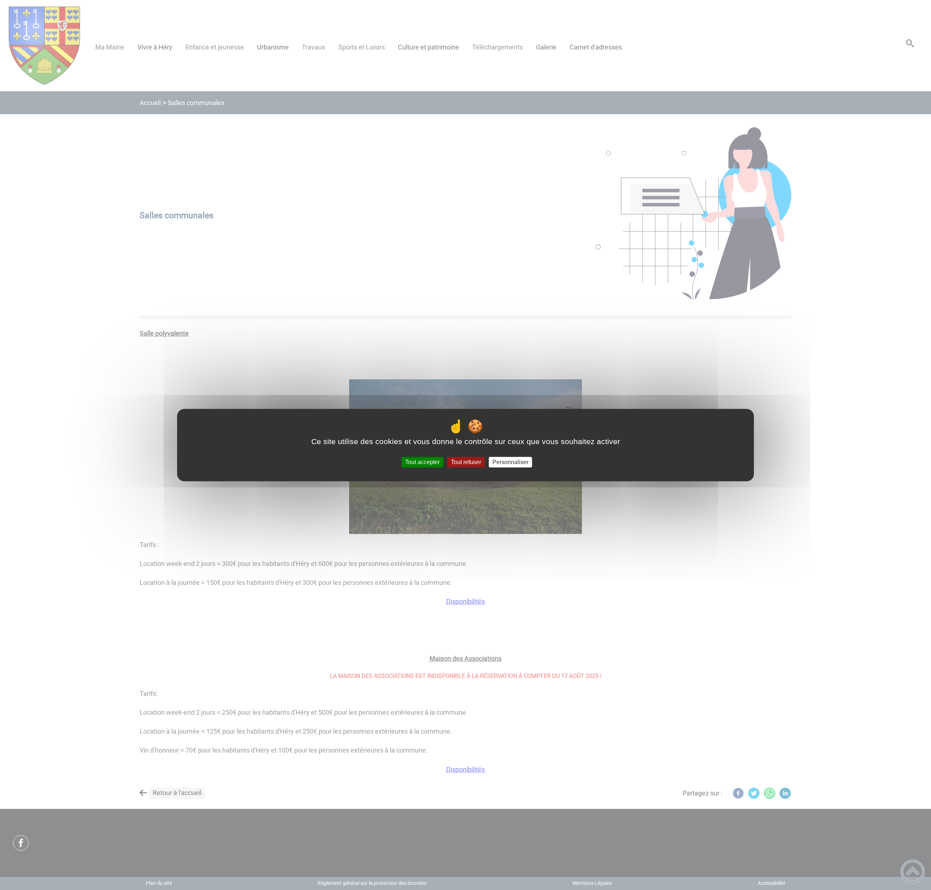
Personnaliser (510, 462)
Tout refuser (466, 462)
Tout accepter (422, 462)
